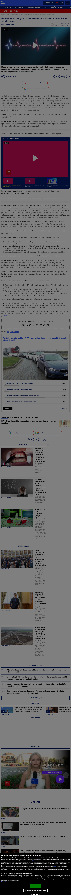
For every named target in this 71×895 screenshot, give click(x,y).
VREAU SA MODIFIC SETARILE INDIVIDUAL (35, 890)
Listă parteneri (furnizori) (7, 881)
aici (55, 866)
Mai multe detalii (30, 860)
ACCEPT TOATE (35, 886)
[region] (35, 874)
